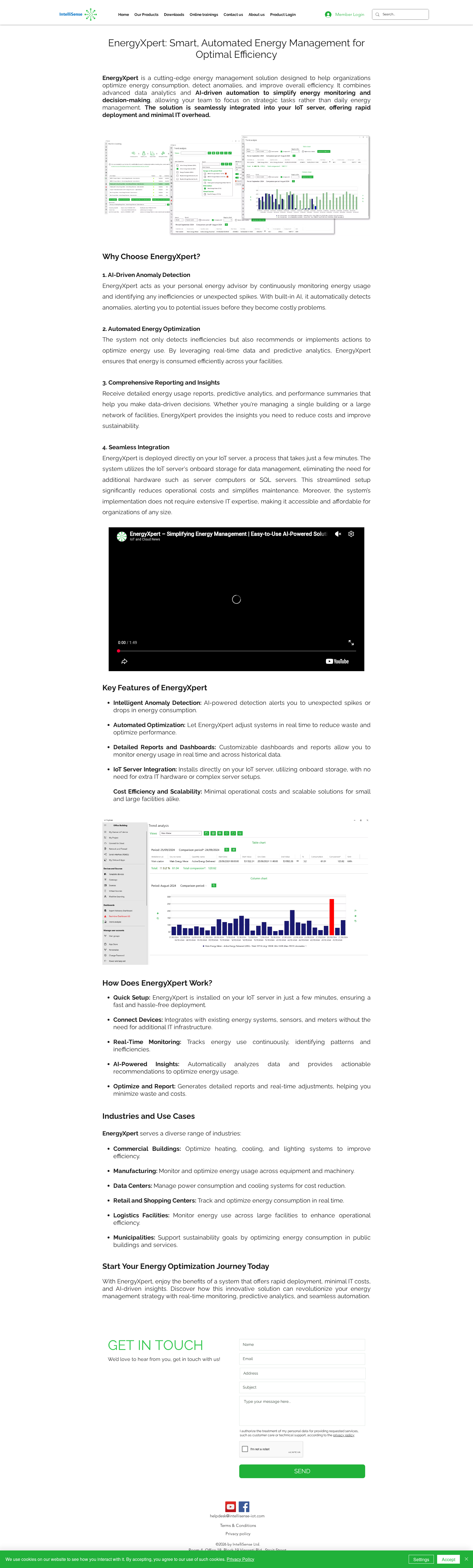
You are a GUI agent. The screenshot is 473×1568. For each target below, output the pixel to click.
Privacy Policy (240, 1559)
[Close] (466, 1559)
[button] (146, 14)
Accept (448, 1559)
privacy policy (343, 1435)
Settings (421, 1559)
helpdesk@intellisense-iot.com (237, 1515)
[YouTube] (230, 1506)
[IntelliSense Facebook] (244, 1506)
